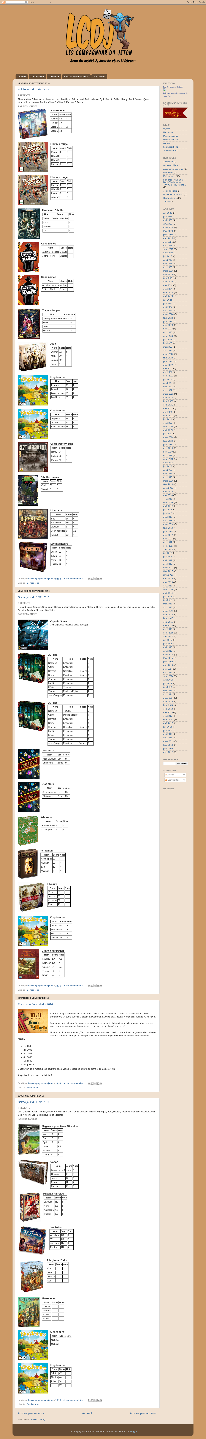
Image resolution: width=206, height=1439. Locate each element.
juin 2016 (167, 600)
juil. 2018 (167, 510)
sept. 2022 (168, 376)
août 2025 (168, 253)
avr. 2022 (167, 390)
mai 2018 (167, 517)
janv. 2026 (168, 235)
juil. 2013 (167, 727)
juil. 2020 (167, 434)
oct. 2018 (167, 499)
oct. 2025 (167, 245)
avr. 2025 (167, 267)
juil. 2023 (167, 340)
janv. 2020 (168, 444)
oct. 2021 (167, 412)
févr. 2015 (168, 658)
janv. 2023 (168, 361)
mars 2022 (168, 394)
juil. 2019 (167, 466)
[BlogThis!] (92, 578)
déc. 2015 (168, 622)
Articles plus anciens (143, 1413)
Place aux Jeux (170, 136)
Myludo (166, 129)
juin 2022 (167, 383)
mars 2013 (168, 741)
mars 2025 (168, 271)
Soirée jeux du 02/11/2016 (33, 1102)
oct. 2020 (167, 423)
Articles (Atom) (38, 1419)
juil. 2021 (167, 419)
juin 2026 (167, 216)
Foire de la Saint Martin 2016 (35, 1004)
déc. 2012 (168, 752)
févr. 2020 (168, 441)
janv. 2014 (168, 705)
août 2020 (168, 430)
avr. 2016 (167, 607)
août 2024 (168, 296)
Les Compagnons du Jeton (173, 87)
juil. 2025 (167, 256)
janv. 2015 (168, 662)
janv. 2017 (168, 575)
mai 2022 (167, 387)
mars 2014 (168, 698)
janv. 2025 (168, 278)
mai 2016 (167, 604)
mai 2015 (167, 647)
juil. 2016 (167, 597)
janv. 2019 (168, 488)
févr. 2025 (168, 274)
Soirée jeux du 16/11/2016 (33, 597)
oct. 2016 (167, 586)
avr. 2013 (167, 738)
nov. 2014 (168, 669)
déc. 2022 (168, 365)
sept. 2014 (168, 676)
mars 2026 (168, 227)
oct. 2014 (167, 672)
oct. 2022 (167, 372)
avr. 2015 (167, 651)
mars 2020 (168, 437)
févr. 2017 (168, 571)
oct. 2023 (167, 332)
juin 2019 (167, 470)
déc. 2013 (168, 709)
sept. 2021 (168, 416)
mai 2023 (167, 347)
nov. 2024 (168, 285)
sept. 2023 (168, 336)
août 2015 (168, 636)
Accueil (22, 76)
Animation (168, 162)
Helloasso (168, 132)
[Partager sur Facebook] (97, 578)
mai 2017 (167, 560)
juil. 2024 (167, 300)
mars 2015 (168, 654)
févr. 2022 (168, 397)
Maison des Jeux (171, 139)
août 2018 (168, 506)
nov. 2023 (168, 329)
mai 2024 (167, 307)
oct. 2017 (167, 542)
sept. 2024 (168, 292)
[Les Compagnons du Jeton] (164, 90)
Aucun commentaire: (73, 579)
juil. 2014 (167, 683)
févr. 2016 (168, 615)
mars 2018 (168, 524)
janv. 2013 (168, 748)
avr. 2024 (167, 310)
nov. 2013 (168, 712)
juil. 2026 (167, 213)
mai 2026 (167, 220)
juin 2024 (167, 303)
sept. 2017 (168, 546)
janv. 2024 (168, 321)
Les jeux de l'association (76, 76)
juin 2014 (167, 687)
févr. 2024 (168, 318)
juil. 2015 (167, 640)
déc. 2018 (168, 491)
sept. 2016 (168, 589)
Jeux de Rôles (170, 191)
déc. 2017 (168, 535)
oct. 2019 (167, 455)
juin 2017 (167, 557)
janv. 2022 (168, 401)
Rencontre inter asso (173, 194)
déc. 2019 (168, 448)
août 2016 (168, 593)
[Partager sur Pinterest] (100, 578)
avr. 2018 (167, 520)
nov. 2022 (168, 368)
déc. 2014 (168, 665)
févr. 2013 (168, 745)
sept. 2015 (168, 633)
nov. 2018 (168, 495)
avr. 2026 (167, 224)
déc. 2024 (168, 282)
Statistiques (99, 76)
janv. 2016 (168, 618)
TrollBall (167, 201)
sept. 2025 (168, 249)
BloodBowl (168, 172)
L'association (37, 76)
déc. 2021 (168, 405)
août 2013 (168, 723)
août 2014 (168, 680)
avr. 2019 (167, 477)
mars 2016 (168, 611)
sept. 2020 (168, 426)
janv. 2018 (168, 531)
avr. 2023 (167, 350)
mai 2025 (167, 263)
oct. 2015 (167, 629)
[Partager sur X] (95, 578)
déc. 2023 (168, 325)
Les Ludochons (170, 147)
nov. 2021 (168, 408)
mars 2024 (168, 314)
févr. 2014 (168, 701)
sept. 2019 (168, 459)
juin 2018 (167, 513)
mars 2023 (168, 354)
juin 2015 (167, 644)
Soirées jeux (33, 583)
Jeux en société (170, 150)
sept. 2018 (168, 502)
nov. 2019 (168, 452)
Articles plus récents (31, 1413)
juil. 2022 (167, 379)
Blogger (133, 1431)
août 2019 (168, 463)
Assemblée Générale (173, 169)
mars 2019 (168, 481)
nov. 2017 (168, 539)
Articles (170, 775)
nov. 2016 (168, 582)
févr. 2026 (168, 231)
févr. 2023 (168, 358)
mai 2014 (167, 691)
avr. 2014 (167, 694)
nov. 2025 (168, 242)
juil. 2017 (167, 553)
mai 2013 (167, 734)
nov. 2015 (168, 625)
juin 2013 (167, 730)
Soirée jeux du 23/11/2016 (33, 89)
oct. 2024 (167, 289)
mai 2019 (167, 473)
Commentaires (174, 780)
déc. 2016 (168, 578)
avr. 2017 (167, 564)
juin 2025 (167, 260)
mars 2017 (168, 567)
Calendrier (54, 76)
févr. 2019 (168, 484)
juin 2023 (167, 343)
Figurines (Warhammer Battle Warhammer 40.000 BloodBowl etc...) (175, 182)
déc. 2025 (168, 238)
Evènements (33, 1087)
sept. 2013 (168, 719)
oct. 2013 (167, 716)
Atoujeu (167, 143)
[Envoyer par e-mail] (89, 578)
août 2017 (168, 549)
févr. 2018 (168, 528)
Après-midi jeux (170, 165)
